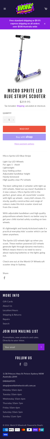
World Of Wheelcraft (18, 425)
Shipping (20, 106)
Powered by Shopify (35, 425)
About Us (7, 305)
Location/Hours (10, 310)
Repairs (6, 319)
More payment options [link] (24, 144)
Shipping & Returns (12, 314)
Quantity (7, 113)
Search (6, 323)
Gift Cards (8, 301)
